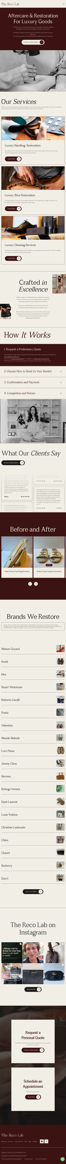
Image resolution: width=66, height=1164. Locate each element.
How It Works (19, 1141)
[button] (64, 4)
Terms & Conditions (41, 1159)
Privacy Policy (28, 1159)
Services (10, 1141)
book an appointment (17, 359)
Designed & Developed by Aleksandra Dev (13, 1155)
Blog (29, 1141)
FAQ (25, 1141)
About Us (4, 1141)
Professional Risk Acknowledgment (11, 1159)
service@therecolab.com (11, 356)
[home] (10, 3)
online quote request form (41, 359)
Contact (34, 1141)
